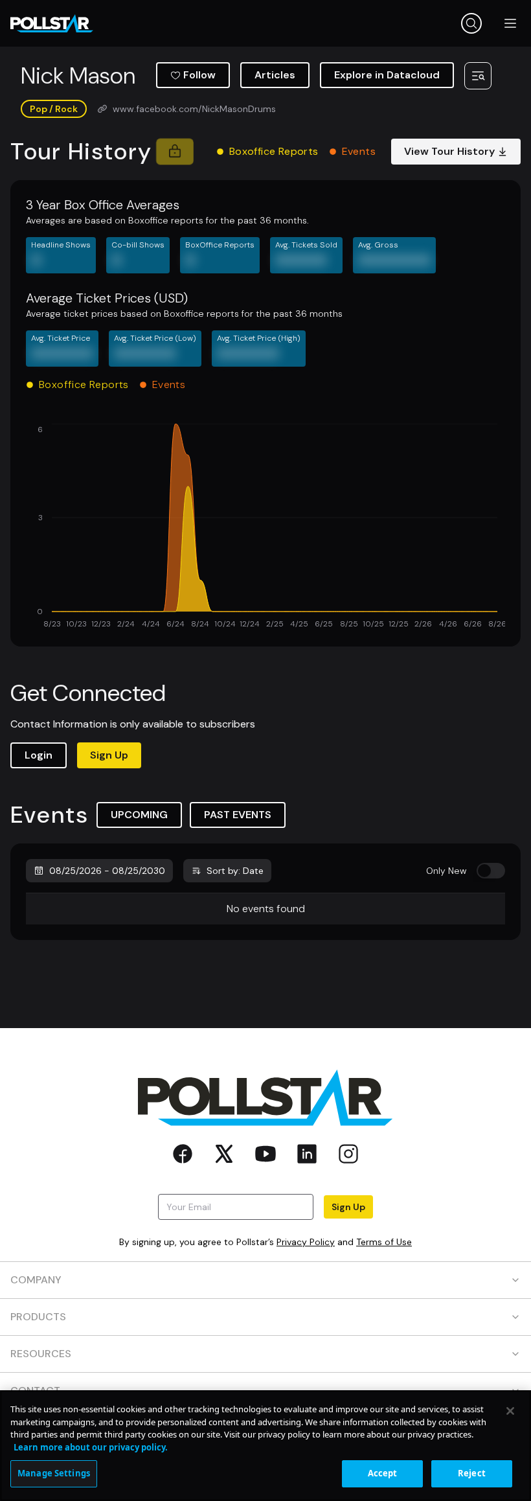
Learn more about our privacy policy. (91, 1447)
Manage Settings (53, 1473)
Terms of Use (384, 1242)
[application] (265, 527)
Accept (383, 1473)
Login (38, 755)
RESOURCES (40, 1353)
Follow (199, 75)
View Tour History (449, 151)
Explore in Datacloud (387, 75)
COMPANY (36, 1280)
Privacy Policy (306, 1242)
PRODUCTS (38, 1316)
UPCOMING (139, 814)
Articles (274, 75)
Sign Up (109, 755)
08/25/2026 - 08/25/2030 (107, 871)
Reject (472, 1473)
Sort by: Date (235, 871)
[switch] (491, 870)
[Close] (510, 1411)
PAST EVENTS (237, 814)
